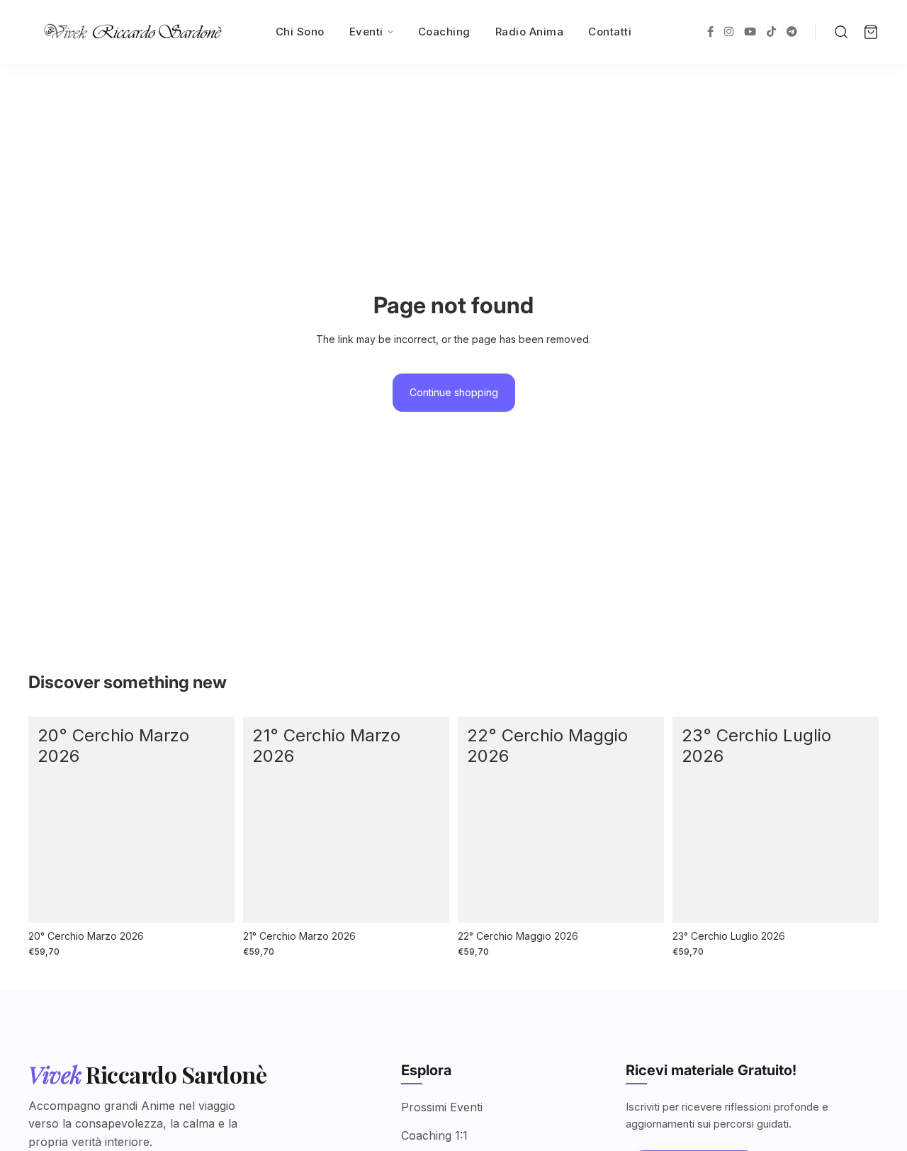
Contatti (609, 31)
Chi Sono (300, 31)
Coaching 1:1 (434, 1135)
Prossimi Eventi (442, 1107)
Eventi (366, 31)
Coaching (444, 31)
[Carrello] (871, 32)
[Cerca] (841, 32)
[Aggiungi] (212, 901)
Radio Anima (529, 31)
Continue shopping (454, 392)
